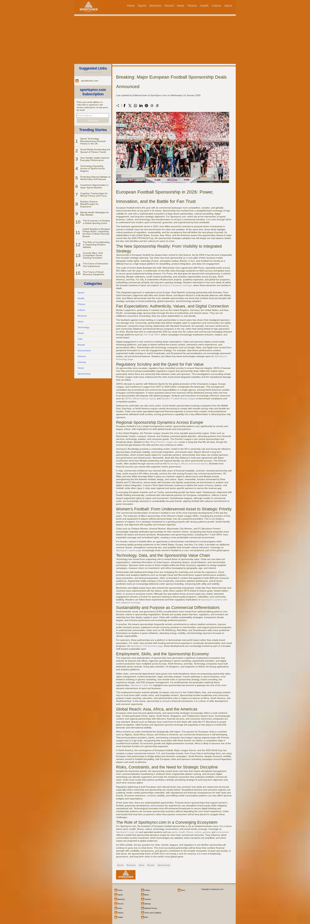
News (180, 5)
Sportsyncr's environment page (147, 646)
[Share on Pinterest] (146, 105)
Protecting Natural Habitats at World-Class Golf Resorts (95, 177)
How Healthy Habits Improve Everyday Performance (94, 158)
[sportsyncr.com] (88, 7)
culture (197, 832)
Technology (83, 327)
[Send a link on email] (152, 105)
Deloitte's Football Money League (178, 398)
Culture (216, 5)
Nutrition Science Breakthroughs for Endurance (89, 204)
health (182, 832)
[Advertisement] (155, 40)
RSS (146, 917)
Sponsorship (84, 373)
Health (204, 5)
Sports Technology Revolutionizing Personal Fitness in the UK (92, 141)
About (228, 5)
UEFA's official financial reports (140, 398)
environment (222, 832)
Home (131, 5)
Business (155, 5)
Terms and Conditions (152, 913)
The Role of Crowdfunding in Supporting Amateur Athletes (96, 244)
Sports (142, 5)
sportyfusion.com (89, 80)
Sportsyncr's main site (127, 832)
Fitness (192, 5)
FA (209, 534)
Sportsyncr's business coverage (175, 285)
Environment (84, 350)
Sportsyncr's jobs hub (142, 685)
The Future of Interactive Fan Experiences (95, 264)
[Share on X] (130, 105)
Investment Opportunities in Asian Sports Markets (94, 186)
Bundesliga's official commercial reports (187, 463)
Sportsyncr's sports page (128, 550)
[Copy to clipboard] (157, 105)
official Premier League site (163, 442)
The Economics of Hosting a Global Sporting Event (96, 221)
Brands (81, 344)
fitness (189, 832)
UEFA (157, 334)
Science (82, 356)
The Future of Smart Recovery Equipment (93, 273)
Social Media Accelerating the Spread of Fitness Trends (95, 150)
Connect (147, 899)
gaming (206, 832)
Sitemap (147, 904)
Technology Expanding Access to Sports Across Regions (92, 168)
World (81, 333)
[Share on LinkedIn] (141, 105)
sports (174, 832)
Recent (169, 5)
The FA (147, 334)
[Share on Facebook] (124, 105)
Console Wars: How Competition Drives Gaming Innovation (93, 255)
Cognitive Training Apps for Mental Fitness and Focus (94, 194)
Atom (183, 890)
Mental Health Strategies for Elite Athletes (94, 213)
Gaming (82, 362)
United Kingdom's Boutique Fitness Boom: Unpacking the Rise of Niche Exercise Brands (96, 233)
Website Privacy (150, 908)
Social (81, 368)
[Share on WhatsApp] (135, 105)
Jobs (80, 339)
